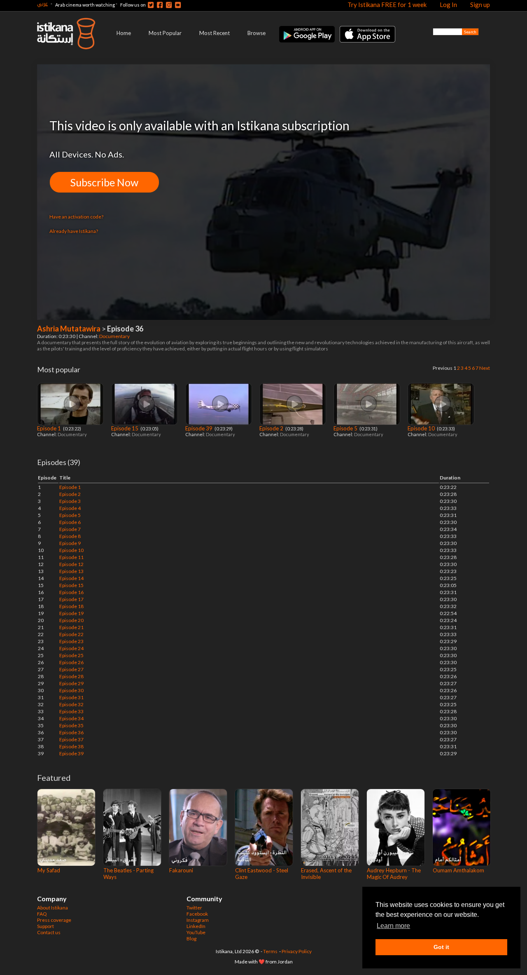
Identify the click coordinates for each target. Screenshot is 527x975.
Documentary (115, 336)
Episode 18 (71, 606)
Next (484, 368)
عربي (42, 3)
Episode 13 (71, 571)
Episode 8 (70, 536)
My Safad (48, 870)
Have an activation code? (76, 217)
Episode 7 (70, 529)
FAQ (42, 914)
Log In (448, 4)
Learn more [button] (393, 925)
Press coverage (54, 920)
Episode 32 (71, 704)
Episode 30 (71, 690)
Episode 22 (71, 634)
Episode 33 (71, 711)
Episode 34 (71, 718)
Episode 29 (71, 683)
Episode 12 (71, 564)
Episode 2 (271, 428)
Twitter (194, 908)
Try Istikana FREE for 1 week (387, 4)
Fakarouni (181, 870)
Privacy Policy (297, 951)
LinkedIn (196, 926)
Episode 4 (70, 508)
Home (124, 33)
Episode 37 (71, 739)
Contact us (49, 932)
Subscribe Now (104, 182)
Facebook (197, 914)
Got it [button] (441, 947)
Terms (270, 951)
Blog (191, 938)
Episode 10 (422, 428)
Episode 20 (71, 620)
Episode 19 (71, 613)
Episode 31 (71, 697)
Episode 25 (71, 655)
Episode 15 (125, 428)
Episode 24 (71, 648)
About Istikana (52, 908)
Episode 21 (71, 627)
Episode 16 (71, 592)
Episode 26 (71, 662)
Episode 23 (71, 641)
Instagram (198, 920)
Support (45, 926)
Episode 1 (49, 428)
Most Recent (214, 33)
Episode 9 (70, 543)
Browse (256, 33)
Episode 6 (70, 522)
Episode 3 (70, 501)
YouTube (196, 932)
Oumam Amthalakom (458, 870)
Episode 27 (71, 669)
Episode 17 (71, 599)
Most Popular (165, 33)
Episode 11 (71, 557)
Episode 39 (199, 428)
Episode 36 (71, 732)
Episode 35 (71, 725)
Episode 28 (71, 676)
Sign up (480, 4)
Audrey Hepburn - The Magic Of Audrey (394, 873)
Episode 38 (71, 746)
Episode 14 (71, 578)
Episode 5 (346, 428)
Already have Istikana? (73, 231)
